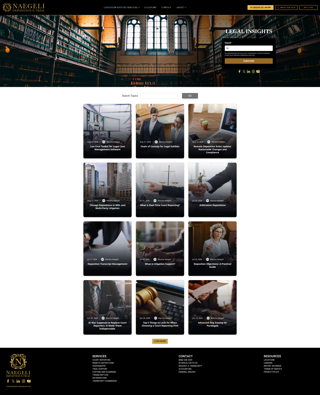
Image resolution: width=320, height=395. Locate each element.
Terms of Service (273, 369)
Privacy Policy (271, 372)
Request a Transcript (190, 366)
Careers (268, 363)
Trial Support (100, 369)
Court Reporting (101, 360)
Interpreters (99, 378)
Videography (99, 366)
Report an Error (272, 366)
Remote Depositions (103, 363)
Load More (160, 341)
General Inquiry (187, 372)
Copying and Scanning (104, 372)
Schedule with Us (188, 363)
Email (228, 42)
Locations (269, 360)
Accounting (185, 369)
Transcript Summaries (104, 381)
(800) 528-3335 (185, 360)
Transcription (100, 375)
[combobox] (160, 95)
